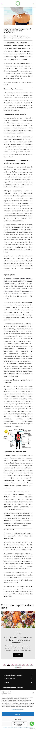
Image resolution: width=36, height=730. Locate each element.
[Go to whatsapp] (32, 724)
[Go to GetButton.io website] (32, 728)
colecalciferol (9, 356)
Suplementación (25, 38)
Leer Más (18, 655)
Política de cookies (8, 727)
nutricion (18, 632)
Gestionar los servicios (17, 709)
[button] (33, 693)
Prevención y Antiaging (12, 38)
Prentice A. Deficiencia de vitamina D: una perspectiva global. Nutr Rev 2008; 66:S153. (18, 536)
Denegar (18, 719)
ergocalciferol (13, 354)
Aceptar (18, 714)
